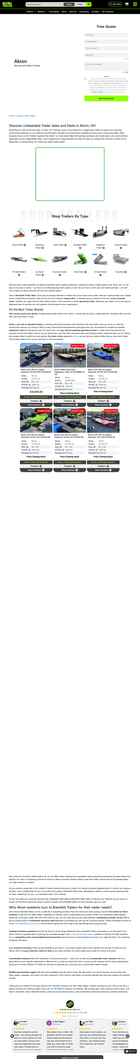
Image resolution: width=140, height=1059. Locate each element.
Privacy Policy (97, 92)
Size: (23, 382)
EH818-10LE (70, 380)
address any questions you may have (24, 923)
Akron (75, 336)
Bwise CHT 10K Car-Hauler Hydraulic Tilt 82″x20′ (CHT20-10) (102, 371)
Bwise (34, 376)
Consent (106, 76)
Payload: (25, 387)
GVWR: (24, 384)
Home (11, 116)
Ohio (27, 116)
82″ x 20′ (35, 382)
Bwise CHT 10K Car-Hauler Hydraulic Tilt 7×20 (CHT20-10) (101, 436)
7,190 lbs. (69, 389)
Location (19, 116)
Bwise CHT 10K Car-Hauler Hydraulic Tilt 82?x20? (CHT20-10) (36, 371)
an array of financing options (82, 934)
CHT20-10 (36, 379)
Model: (24, 379)
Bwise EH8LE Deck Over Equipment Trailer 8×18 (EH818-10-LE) (69, 372)
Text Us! (132, 1051)
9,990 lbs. (36, 384)
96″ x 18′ (68, 383)
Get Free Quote (106, 98)
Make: (24, 376)
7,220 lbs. (35, 387)
